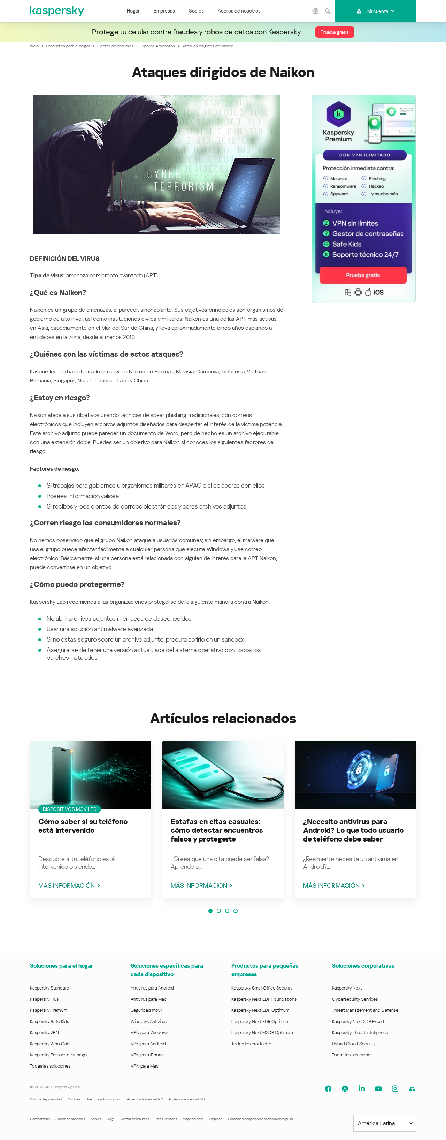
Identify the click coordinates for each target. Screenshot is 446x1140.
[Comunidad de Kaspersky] (412, 1089)
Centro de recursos (135, 1119)
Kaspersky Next (347, 988)
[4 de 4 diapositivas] (235, 911)
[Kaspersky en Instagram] (395, 1089)
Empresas (164, 11)
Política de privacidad (46, 1099)
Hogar (133, 11)
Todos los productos (251, 1043)
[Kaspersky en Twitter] (345, 1089)
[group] (90, 819)
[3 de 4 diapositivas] (227, 911)
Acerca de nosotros (239, 11)
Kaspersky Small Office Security (262, 988)
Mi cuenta (377, 11)
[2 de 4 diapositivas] (219, 911)
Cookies (74, 1099)
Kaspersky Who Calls (50, 1043)
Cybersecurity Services (355, 999)
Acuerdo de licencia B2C (145, 1099)
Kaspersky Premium (48, 1010)
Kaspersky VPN (44, 1032)
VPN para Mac (145, 1066)
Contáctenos (40, 1119)
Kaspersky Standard (49, 988)
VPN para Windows (149, 1032)
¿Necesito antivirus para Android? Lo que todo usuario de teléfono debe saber (353, 830)
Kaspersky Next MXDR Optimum (262, 1032)
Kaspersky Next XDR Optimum (260, 1021)
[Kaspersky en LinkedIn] (361, 1089)
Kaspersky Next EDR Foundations (264, 999)
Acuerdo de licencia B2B (187, 1099)
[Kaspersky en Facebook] (328, 1089)
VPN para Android (148, 1043)
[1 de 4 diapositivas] (210, 911)
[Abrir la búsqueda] (328, 11)
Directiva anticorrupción (103, 1099)
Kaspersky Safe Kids (49, 1021)
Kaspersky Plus (44, 999)
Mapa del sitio (193, 1119)
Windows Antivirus (149, 1021)
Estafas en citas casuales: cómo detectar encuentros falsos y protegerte (217, 830)
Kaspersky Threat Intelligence (360, 1032)
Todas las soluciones (50, 1066)
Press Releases (166, 1119)
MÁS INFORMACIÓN (66, 885)
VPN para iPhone (147, 1054)
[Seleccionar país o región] (316, 11)
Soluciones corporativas (363, 965)
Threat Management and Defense (365, 1010)
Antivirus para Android (152, 988)
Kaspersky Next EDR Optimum (260, 1010)
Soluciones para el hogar (61, 965)
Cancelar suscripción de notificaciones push (260, 1119)
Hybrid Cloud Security (354, 1043)
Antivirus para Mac (149, 999)
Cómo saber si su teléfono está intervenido (83, 826)
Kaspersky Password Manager (59, 1054)
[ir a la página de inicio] (57, 11)
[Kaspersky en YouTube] (378, 1089)
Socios (196, 11)
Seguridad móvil (146, 1010)
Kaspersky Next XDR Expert (358, 1021)
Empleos (215, 1119)
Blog (110, 1119)
